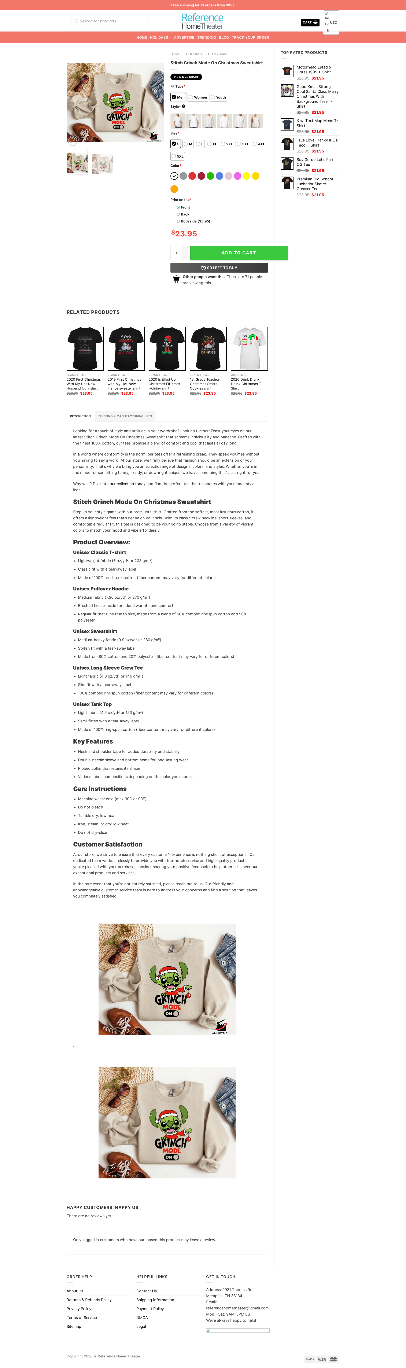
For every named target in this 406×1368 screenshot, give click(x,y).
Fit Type (177, 86)
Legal (141, 1326)
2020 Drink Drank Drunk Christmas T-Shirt (246, 383)
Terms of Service (82, 1317)
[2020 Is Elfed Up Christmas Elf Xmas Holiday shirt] (167, 348)
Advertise (184, 37)
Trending (207, 37)
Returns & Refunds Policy (89, 1300)
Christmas (217, 54)
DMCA (142, 1317)
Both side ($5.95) (195, 221)
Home (142, 37)
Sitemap (74, 1326)
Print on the (181, 200)
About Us (75, 1291)
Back (185, 214)
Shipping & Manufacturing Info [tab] (125, 416)
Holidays (159, 37)
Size (175, 133)
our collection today (127, 484)
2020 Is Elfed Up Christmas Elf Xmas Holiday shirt (164, 383)
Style (177, 106)
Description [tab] (80, 416)
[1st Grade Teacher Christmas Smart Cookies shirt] (208, 348)
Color (175, 165)
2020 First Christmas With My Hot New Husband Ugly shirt (84, 383)
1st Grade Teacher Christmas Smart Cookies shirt (204, 383)
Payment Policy (150, 1308)
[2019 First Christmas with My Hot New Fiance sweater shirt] (126, 348)
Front (185, 207)
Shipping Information (155, 1300)
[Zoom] (72, 141)
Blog (224, 37)
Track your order (250, 37)
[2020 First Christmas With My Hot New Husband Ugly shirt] (85, 348)
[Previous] (74, 98)
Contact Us (146, 1291)
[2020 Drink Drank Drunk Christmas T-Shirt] (249, 348)
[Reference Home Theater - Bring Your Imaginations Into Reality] (203, 21)
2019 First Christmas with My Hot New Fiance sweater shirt (124, 383)
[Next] (156, 98)
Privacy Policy (79, 1308)
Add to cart (239, 252)
